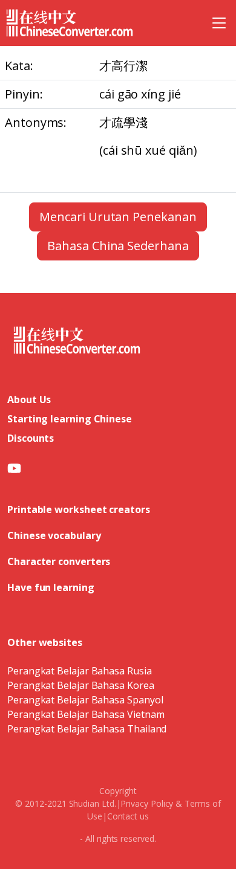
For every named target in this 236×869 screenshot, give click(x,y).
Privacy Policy (146, 803)
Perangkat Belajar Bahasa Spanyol (85, 699)
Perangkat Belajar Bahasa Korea (80, 685)
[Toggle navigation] (219, 23)
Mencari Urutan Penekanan (117, 216)
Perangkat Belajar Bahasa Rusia (79, 670)
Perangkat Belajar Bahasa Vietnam (85, 714)
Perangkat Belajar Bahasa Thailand (86, 728)
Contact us (128, 816)
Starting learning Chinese (69, 418)
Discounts (30, 438)
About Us (29, 399)
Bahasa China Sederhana (117, 245)
